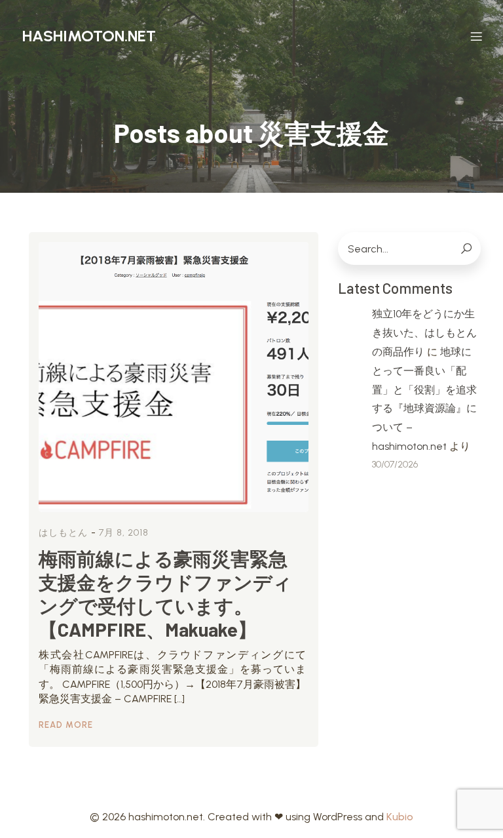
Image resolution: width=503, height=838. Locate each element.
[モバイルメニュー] (476, 36)
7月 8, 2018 (124, 532)
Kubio (399, 816)
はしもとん (63, 532)
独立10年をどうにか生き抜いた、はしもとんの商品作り (424, 333)
